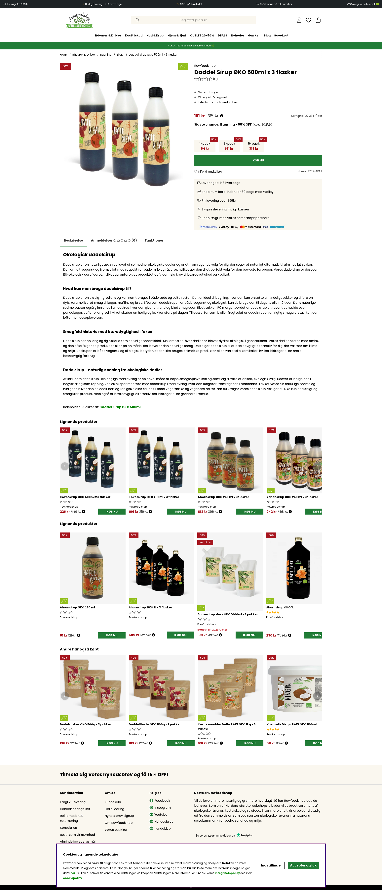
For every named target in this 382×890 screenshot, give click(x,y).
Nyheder (237, 35)
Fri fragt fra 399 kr (17, 4)
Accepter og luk (303, 865)
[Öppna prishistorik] (83, 511)
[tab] (114, 241)
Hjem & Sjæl (177, 35)
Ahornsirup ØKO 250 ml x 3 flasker (223, 497)
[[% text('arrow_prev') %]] (63, 580)
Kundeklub (113, 802)
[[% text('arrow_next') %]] (318, 580)
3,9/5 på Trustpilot (191, 4)
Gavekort (281, 35)
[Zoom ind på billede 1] (124, 127)
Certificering (114, 809)
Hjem (63, 55)
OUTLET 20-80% (202, 35)
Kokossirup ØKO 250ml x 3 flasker (154, 497)
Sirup (120, 55)
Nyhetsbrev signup (119, 815)
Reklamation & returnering (71, 818)
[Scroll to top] (191, 887)
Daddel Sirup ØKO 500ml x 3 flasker (153, 55)
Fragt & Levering (73, 802)
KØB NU (112, 512)
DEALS (222, 35)
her (72, 873)
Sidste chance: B (208, 124)
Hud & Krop (155, 35)
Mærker (254, 35)
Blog (267, 35)
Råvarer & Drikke (108, 35)
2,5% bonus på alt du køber (276, 4)
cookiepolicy (72, 878)
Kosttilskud (133, 35)
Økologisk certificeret (363, 4)
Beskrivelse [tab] (73, 240)
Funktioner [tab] (154, 240)
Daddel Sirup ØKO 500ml (120, 407)
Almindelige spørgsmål (78, 841)
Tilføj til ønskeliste (209, 172)
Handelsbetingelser (75, 809)
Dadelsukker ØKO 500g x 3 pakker (85, 724)
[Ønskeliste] (308, 20)
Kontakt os (68, 827)
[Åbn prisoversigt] (221, 115)
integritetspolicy (227, 873)
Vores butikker (116, 829)
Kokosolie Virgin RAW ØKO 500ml (292, 724)
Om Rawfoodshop (119, 822)
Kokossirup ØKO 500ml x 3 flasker (85, 497)
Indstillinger (271, 865)
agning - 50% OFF (237, 124)
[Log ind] (299, 20)
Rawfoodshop (205, 65)
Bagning (105, 55)
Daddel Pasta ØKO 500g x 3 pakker (155, 724)
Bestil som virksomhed (77, 834)
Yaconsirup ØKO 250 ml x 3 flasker (292, 497)
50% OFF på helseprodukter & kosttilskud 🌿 (191, 45)
